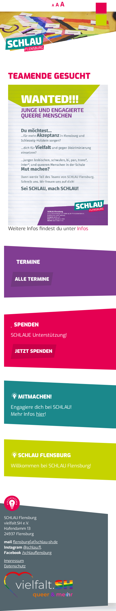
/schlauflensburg (37, 552)
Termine (27, 262)
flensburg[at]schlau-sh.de (35, 542)
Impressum (14, 560)
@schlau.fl (32, 547)
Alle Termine (32, 279)
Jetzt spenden (33, 351)
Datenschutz (15, 566)
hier (40, 414)
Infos (82, 228)
